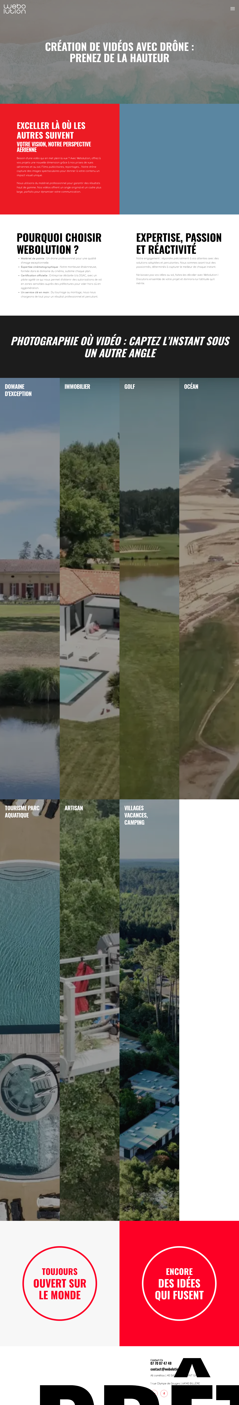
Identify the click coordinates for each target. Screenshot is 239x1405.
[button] (233, 8)
